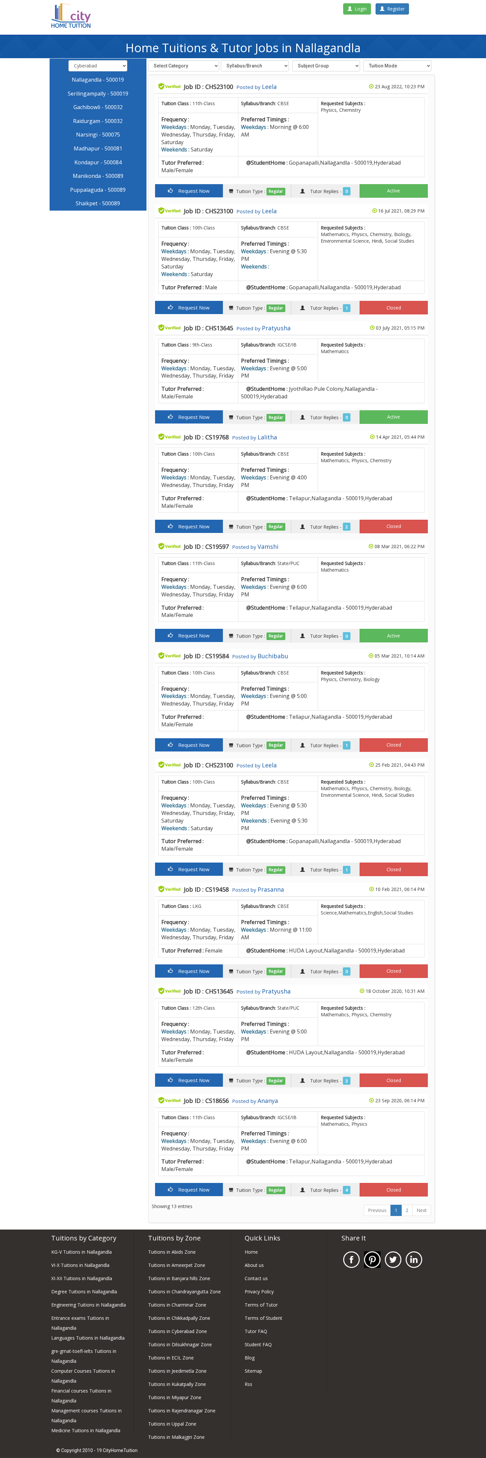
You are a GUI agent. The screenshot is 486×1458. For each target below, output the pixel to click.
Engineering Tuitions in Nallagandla (88, 1305)
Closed (393, 307)
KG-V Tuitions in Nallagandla (81, 1252)
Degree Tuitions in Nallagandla (84, 1291)
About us (254, 1265)
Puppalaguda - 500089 (98, 189)
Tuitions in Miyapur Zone (174, 1397)
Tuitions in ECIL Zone (171, 1358)
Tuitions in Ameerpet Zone (176, 1265)
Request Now (191, 190)
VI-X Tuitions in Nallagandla (80, 1265)
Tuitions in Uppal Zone (172, 1424)
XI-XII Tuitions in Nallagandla (81, 1278)
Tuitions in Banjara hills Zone (179, 1278)
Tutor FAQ (256, 1331)
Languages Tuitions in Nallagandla (88, 1338)
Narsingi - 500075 (98, 134)
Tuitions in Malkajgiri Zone (176, 1437)
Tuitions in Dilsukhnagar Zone (180, 1344)
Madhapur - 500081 (98, 148)
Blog (250, 1358)
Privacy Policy (259, 1291)
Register (395, 9)
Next (422, 1210)
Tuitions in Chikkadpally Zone (179, 1318)
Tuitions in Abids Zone (172, 1252)
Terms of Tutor (261, 1305)
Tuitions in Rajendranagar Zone (182, 1410)
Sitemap (253, 1371)
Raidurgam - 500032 (98, 121)
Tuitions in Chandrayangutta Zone (184, 1291)
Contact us (256, 1278)
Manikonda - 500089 (98, 176)
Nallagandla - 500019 (98, 79)
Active (393, 190)
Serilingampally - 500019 (98, 93)
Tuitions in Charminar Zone (177, 1305)
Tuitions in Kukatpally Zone (177, 1384)
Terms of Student (263, 1318)
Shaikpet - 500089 (98, 203)
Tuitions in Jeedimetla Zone (177, 1371)
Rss (248, 1384)
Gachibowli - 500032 (98, 107)
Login (359, 9)
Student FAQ (258, 1344)
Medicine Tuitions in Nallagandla (85, 1430)
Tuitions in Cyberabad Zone (177, 1331)
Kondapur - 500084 (98, 162)
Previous (377, 1210)
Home (251, 1252)
